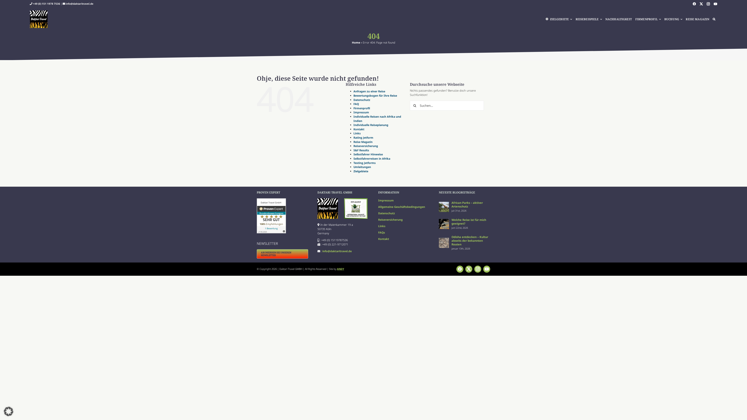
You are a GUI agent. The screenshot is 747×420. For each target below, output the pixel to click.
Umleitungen (362, 167)
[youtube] (715, 3)
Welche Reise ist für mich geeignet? (469, 221)
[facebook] (694, 3)
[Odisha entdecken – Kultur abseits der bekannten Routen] (444, 240)
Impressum (361, 112)
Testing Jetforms (364, 163)
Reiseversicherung (365, 146)
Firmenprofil (361, 108)
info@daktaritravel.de (79, 3)
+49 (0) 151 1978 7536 (46, 3)
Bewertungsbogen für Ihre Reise (375, 95)
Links (357, 133)
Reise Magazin (363, 142)
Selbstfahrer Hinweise (368, 154)
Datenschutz (361, 100)
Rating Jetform (363, 137)
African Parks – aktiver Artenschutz (467, 204)
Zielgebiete (360, 171)
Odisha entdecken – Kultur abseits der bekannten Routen (470, 240)
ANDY (340, 269)
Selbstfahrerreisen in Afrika (371, 158)
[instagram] (708, 3)
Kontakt (358, 129)
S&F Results (361, 150)
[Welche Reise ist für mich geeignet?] (444, 221)
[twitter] (701, 3)
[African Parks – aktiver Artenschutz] (444, 204)
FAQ (356, 104)
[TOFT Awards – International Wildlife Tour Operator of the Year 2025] (355, 199)
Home (356, 42)
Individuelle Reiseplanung (370, 125)
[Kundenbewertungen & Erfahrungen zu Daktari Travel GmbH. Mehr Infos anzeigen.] (282, 215)
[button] (714, 19)
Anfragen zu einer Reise (369, 91)
